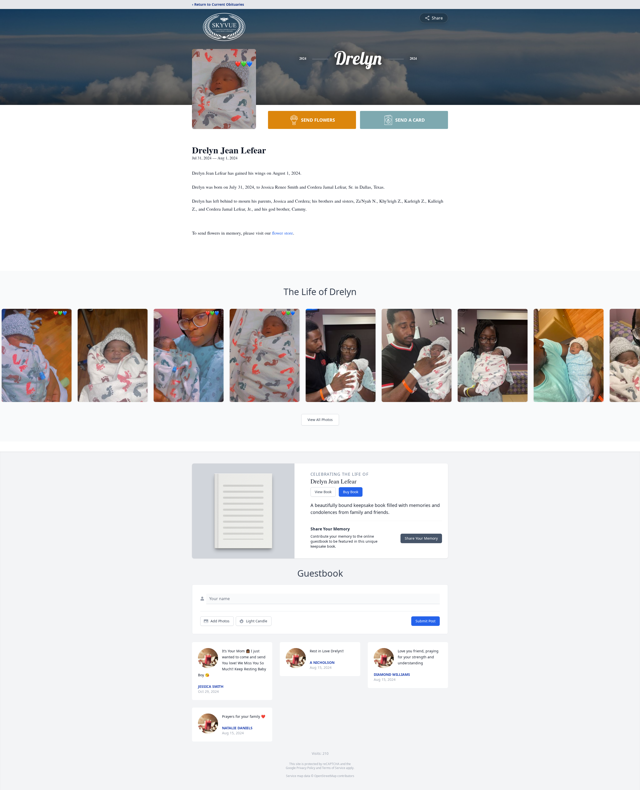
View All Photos (320, 419)
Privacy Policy (305, 768)
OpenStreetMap (325, 776)
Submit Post (426, 621)
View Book (323, 491)
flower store (282, 233)
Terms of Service (333, 768)
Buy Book (350, 491)
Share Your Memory (421, 538)
